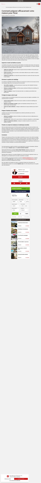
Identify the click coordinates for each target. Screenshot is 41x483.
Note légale (14, 216)
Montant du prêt (14, 204)
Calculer (15, 213)
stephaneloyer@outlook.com (27, 157)
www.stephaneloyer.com (30, 159)
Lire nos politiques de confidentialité (14, 480)
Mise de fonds (21, 199)
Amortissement (14, 208)
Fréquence (22, 208)
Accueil (3, 7)
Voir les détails (27, 216)
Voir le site (20, 216)
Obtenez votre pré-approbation (20, 191)
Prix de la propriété (14, 199)
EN (39, 3)
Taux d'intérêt (23, 204)
